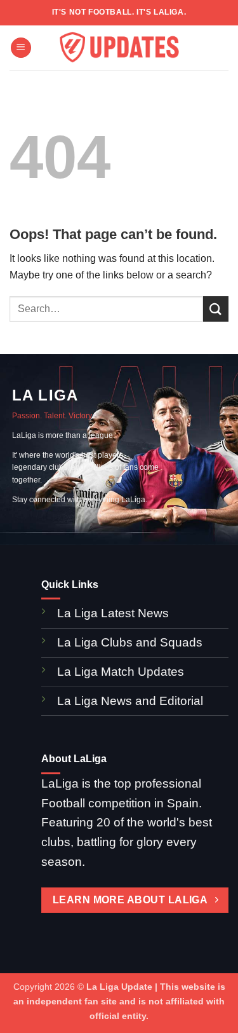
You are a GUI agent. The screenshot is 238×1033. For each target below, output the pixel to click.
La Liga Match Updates (120, 671)
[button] (21, 48)
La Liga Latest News (114, 613)
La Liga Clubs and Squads (129, 642)
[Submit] (215, 308)
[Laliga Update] (119, 48)
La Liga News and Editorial (130, 701)
